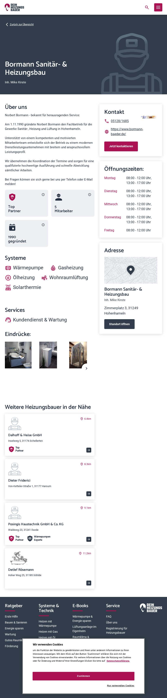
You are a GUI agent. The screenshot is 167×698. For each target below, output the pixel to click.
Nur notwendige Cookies (120, 686)
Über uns (111, 622)
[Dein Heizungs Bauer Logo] (151, 608)
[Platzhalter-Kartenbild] (130, 270)
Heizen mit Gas (48, 631)
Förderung (11, 646)
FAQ (108, 616)
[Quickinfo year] (43, 224)
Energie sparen (14, 628)
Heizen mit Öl (47, 637)
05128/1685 (120, 121)
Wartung (10, 634)
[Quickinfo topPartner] (43, 194)
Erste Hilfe (11, 616)
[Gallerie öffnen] (18, 355)
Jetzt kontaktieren (121, 146)
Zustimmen (83, 676)
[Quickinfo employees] (89, 194)
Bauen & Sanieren (16, 622)
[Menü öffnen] (158, 7)
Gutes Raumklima (16, 640)
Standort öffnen (119, 324)
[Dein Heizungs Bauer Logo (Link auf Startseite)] (14, 7)
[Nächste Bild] (86, 368)
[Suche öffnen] (147, 7)
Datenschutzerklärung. (118, 660)
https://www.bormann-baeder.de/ (127, 131)
